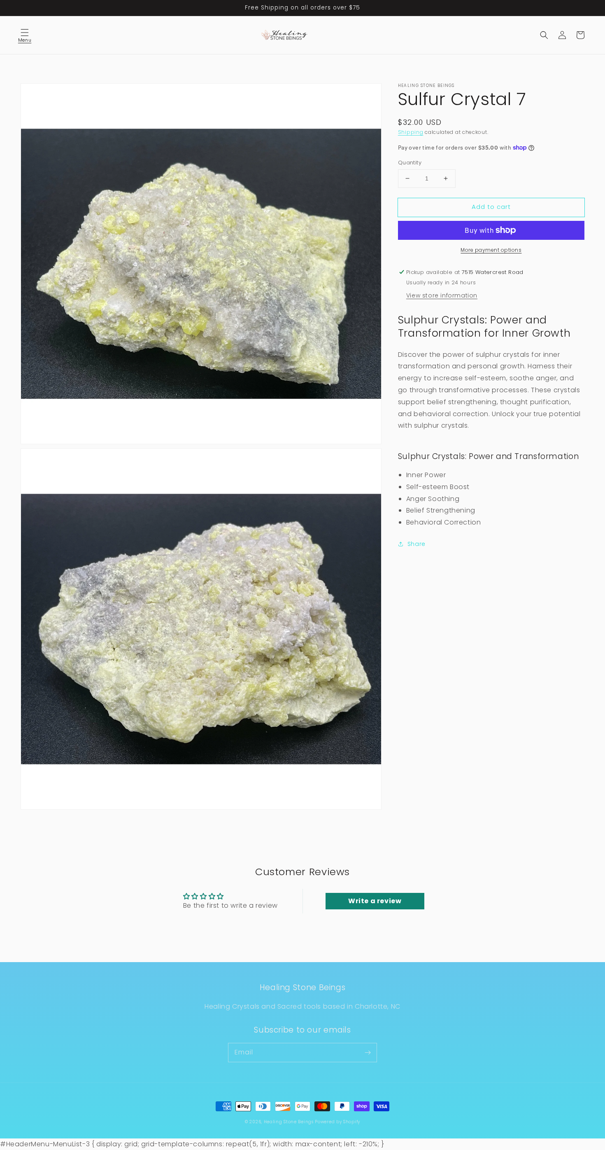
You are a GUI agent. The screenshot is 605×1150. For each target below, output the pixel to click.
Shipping (411, 132)
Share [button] (416, 544)
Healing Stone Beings (289, 1122)
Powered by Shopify (337, 1122)
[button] (25, 35)
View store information (441, 295)
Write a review (374, 901)
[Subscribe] (367, 1052)
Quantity (409, 162)
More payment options (491, 249)
